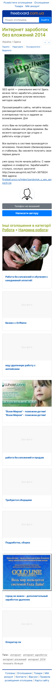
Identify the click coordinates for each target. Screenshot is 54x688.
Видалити (6, 50)
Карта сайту (42, 680)
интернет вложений (14, 659)
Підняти (5, 47)
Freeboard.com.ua (27, 13)
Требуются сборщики (18, 500)
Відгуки (33, 676)
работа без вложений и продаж (24, 457)
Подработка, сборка (17, 542)
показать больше (13, 663)
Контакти (21, 676)
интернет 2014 (36, 659)
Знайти (45, 19)
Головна (10, 673)
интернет (15, 654)
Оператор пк (13, 642)
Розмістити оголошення (18, 2)
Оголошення (41, 2)
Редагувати (17, 47)
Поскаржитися (33, 47)
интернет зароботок (35, 654)
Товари (19, 6)
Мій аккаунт (32, 6)
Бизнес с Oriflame (16, 322)
